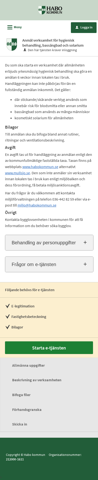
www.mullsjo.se (17, 172)
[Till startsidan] (50, 10)
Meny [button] (14, 27)
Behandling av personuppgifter (44, 242)
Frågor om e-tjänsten (34, 264)
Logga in (84, 27)
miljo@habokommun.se (37, 205)
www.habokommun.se (40, 166)
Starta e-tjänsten (49, 348)
